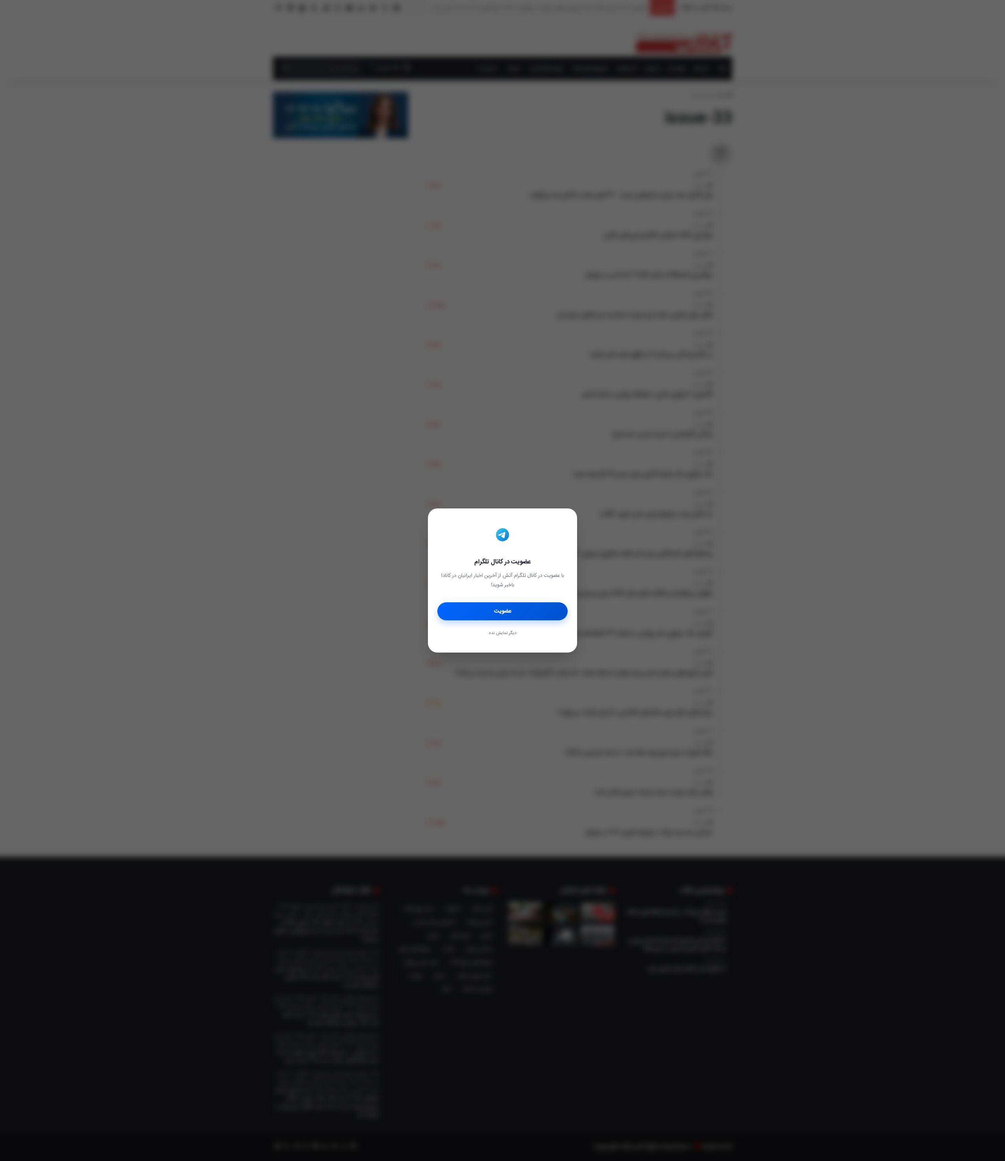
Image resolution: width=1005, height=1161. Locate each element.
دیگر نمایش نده (502, 633)
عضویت (502, 611)
